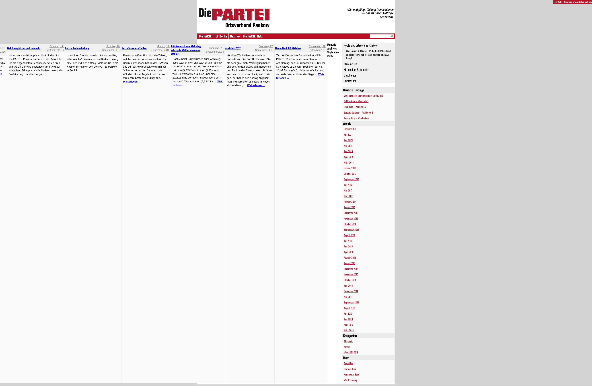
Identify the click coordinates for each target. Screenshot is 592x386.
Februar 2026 (350, 129)
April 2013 (349, 325)
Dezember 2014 (351, 291)
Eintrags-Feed (350, 369)
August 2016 (349, 235)
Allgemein (348, 341)
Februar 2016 (350, 257)
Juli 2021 (348, 134)
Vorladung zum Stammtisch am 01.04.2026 (363, 96)
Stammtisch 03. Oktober (288, 48)
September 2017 (351, 179)
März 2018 (349, 162)
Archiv (347, 347)
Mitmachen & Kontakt (356, 69)
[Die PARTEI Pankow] (296, 18)
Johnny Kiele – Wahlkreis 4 (356, 118)
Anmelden (348, 363)
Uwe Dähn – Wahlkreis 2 (355, 107)
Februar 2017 (350, 201)
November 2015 (351, 274)
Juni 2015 (348, 285)
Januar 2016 (349, 263)
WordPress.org (350, 380)
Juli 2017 (348, 185)
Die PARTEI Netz (253, 36)
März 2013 (349, 330)
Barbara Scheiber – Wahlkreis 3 (358, 112)
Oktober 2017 (350, 173)
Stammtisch (350, 64)
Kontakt (558, 2)
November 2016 (351, 218)
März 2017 (348, 196)
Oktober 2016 (350, 224)
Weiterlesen (256, 85)
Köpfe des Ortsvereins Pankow (361, 45)
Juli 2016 (348, 241)
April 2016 (349, 252)
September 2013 (351, 302)
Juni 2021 (348, 140)
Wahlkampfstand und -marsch (23, 48)
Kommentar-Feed (351, 374)
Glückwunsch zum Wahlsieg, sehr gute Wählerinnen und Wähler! (186, 50)
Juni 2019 (348, 151)
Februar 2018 (350, 168)
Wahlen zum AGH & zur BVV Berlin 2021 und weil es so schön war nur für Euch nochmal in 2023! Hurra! (368, 54)
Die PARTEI (205, 36)
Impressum (350, 80)
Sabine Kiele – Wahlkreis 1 (356, 101)
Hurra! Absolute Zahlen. (134, 48)
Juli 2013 (348, 313)
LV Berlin (221, 36)
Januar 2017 (349, 207)
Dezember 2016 (351, 213)
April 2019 (349, 157)
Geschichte (350, 75)
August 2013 (349, 308)
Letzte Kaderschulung (77, 48)
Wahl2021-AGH (351, 352)
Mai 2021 (348, 145)
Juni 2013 (348, 319)
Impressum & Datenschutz (578, 2)
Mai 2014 (348, 297)
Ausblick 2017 (233, 48)
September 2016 (351, 229)
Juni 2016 (348, 246)
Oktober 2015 (350, 280)
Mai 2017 (348, 190)
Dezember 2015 (351, 269)
